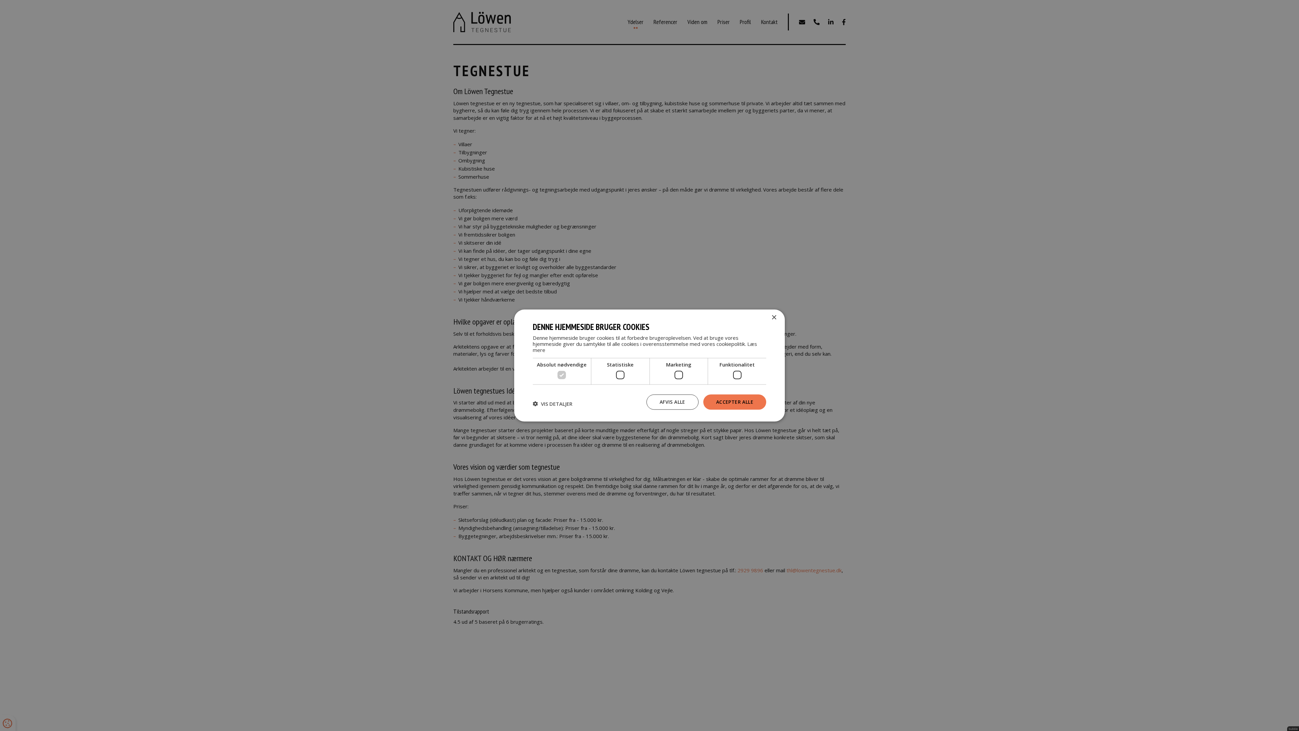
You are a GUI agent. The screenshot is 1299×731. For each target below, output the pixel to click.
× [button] (773, 317)
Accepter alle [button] (734, 402)
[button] (552, 403)
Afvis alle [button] (672, 402)
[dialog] (649, 366)
